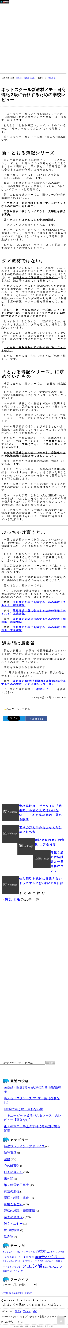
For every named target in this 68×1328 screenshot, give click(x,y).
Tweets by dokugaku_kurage (16, 1292)
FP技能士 (43, 1251)
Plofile (18, 1311)
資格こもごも (29, 78)
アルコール (19, 1261)
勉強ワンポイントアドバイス (24, 1146)
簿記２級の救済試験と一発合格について (57, 861)
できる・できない (35, 1260)
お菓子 (8, 1267)
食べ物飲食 (12, 1230)
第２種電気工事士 (16, 1185)
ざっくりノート (9, 1252)
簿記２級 (51, 78)
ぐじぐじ (18, 1257)
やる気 (10, 1257)
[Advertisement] (34, 38)
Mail (35, 1311)
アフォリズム (8, 1261)
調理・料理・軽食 (16, 1198)
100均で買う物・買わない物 (23, 1109)
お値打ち (7, 1271)
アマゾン (16, 1267)
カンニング (55, 1266)
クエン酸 (32, 1266)
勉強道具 (10, 1152)
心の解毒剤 (12, 1165)
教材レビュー (45, 689)
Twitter (27, 1311)
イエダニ (28, 1257)
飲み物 (8, 1236)
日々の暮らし (13, 1172)
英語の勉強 (12, 1191)
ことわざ (18, 1271)
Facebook (36, 719)
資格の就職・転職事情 (19, 1210)
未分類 (8, 1178)
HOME (18, 78)
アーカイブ (9, 1284)
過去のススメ (13, 1217)
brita (45, 1267)
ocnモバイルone (50, 1256)
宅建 (7, 1159)
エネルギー (50, 1261)
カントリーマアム (26, 1252)
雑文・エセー (13, 1223)
